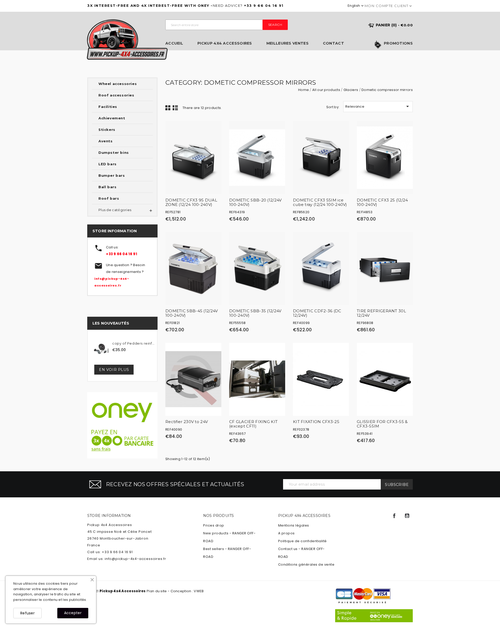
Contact (333, 43)
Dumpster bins (113, 152)
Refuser (27, 613)
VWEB (199, 591)
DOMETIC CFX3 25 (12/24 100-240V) (382, 202)
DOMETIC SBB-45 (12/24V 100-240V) (191, 313)
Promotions (398, 43)
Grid (168, 107)
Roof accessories (116, 95)
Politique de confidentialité (302, 541)
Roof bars (108, 198)
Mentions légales (293, 525)
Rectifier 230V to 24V (186, 421)
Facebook (394, 516)
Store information (109, 515)
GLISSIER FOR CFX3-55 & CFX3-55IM (382, 424)
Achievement (111, 118)
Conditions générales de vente (306, 564)
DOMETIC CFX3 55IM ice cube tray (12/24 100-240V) (320, 202)
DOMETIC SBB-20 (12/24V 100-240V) (255, 202)
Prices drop (213, 525)
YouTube (407, 516)
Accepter (73, 612)
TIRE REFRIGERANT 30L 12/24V (381, 313)
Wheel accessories (117, 84)
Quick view (215, 129)
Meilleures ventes (287, 43)
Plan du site (157, 591)
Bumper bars (111, 175)
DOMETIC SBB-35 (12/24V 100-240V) (255, 313)
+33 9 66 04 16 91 (121, 254)
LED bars (107, 164)
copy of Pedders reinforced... (134, 343)
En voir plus (114, 369)
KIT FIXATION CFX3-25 (316, 421)
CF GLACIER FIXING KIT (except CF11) (253, 424)
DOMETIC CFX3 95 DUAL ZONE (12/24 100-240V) (191, 202)
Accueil (174, 43)
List (175, 107)
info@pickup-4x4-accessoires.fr (135, 558)
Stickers (106, 129)
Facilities (107, 107)
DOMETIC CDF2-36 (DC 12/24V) (317, 313)
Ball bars (107, 187)
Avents (105, 141)
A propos (286, 533)
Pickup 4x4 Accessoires (224, 43)
